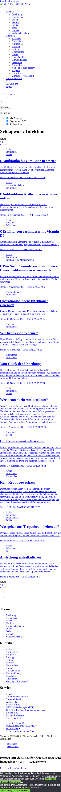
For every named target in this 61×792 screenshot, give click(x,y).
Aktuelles (16, 38)
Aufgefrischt (18, 41)
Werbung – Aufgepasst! (23, 76)
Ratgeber (16, 70)
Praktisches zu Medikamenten (20, 260)
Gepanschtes (18, 51)
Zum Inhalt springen (9, 1)
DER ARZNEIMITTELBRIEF (21, 725)
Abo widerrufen (13, 718)
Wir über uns (12, 84)
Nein (53, 779)
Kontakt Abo (12, 712)
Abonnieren (11, 94)
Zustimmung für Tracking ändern (15, 790)
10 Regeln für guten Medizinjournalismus (25, 710)
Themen (10, 11)
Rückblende (17, 73)
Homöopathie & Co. (15, 626)
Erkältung (10, 222)
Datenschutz (13, 746)
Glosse (15, 54)
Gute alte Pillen (19, 57)
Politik (15, 25)
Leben (15, 19)
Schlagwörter (15, 124)
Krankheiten (17, 17)
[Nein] (22, 782)
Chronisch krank (13, 699)
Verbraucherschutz (20, 33)
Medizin (16, 22)
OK (47, 779)
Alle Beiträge (15, 118)
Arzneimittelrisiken (15, 185)
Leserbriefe (17, 62)
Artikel (9, 149)
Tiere (8, 551)
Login (9, 86)
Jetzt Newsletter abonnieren (13, 768)
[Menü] (1, 7)
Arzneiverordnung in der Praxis (20, 731)
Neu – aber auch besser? (23, 68)
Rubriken (10, 35)
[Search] (10, 108)
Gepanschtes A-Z (14, 78)
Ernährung (17, 14)
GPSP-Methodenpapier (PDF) (20, 707)
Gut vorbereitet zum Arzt (17, 696)
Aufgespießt (17, 43)
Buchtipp (16, 46)
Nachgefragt (17, 65)
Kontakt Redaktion (15, 715)
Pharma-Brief (12, 728)
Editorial (10, 662)
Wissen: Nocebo (13, 704)
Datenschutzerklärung (10, 782)
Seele (14, 27)
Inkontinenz (11, 257)
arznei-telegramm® (15, 723)
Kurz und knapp (19, 59)
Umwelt (15, 30)
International (12, 517)
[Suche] (7, 97)
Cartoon (15, 49)
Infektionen (11, 152)
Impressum (12, 744)
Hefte (8, 81)
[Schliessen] (1, 752)
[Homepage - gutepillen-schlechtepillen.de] (15, 4)
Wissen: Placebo (13, 702)
